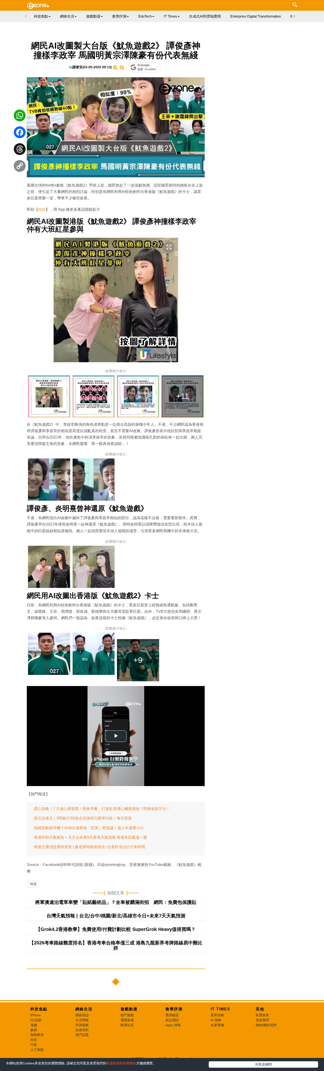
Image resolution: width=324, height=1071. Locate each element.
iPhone (35, 1015)
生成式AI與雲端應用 (205, 16)
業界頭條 (217, 1015)
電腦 (33, 1025)
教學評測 (174, 1009)
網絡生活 (84, 1009)
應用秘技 (172, 1015)
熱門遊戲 (127, 1015)
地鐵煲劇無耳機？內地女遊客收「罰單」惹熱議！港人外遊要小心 (89, 828)
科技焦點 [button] (41, 16)
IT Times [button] (170, 16)
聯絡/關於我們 (266, 1025)
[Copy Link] (20, 167)
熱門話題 (82, 1035)
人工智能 (37, 1050)
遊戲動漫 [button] (93, 16)
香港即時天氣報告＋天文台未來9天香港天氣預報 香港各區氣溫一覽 (90, 837)
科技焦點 (38, 1009)
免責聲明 (262, 1020)
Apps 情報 (173, 1025)
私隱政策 (262, 1015)
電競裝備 (127, 1020)
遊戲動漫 (129, 1009)
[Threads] (20, 150)
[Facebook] (20, 133)
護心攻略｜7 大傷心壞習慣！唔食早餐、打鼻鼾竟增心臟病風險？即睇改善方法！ (102, 809)
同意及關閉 (263, 1064)
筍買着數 (82, 1025)
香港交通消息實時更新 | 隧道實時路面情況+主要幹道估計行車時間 (89, 847)
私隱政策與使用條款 (121, 1063)
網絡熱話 (82, 1015)
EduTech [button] (145, 16)
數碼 (33, 1030)
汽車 (33, 1045)
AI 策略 (216, 1020)
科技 (33, 884)
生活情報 (82, 1020)
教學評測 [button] (119, 16)
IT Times (220, 1009)
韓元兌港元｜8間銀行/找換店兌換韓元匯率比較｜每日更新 (83, 818)
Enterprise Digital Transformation (255, 16)
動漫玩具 (127, 1025)
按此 (42, 209)
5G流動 (36, 1020)
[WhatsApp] (20, 117)
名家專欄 (217, 1025)
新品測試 (172, 1020)
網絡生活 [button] (67, 16)
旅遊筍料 (82, 1030)
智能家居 (37, 1035)
